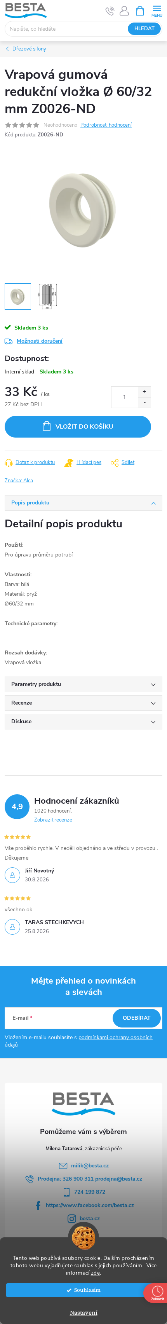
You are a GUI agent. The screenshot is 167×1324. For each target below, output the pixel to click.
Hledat (144, 28)
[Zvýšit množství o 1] (144, 392)
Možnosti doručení (40, 341)
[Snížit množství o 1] (144, 402)
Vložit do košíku (84, 426)
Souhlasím (87, 1290)
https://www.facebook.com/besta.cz (90, 1205)
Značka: (19, 480)
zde (95, 1273)
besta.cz (90, 1218)
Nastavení (83, 1312)
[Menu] (156, 10)
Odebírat (137, 1018)
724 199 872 (89, 1192)
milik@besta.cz (90, 1165)
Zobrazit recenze (53, 819)
